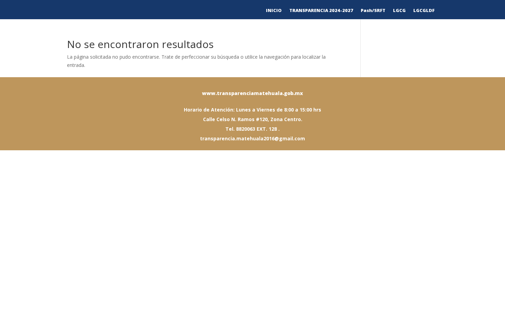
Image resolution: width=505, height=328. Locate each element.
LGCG (399, 10)
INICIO (274, 10)
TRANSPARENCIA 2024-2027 (321, 10)
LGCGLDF (424, 10)
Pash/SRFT (373, 10)
